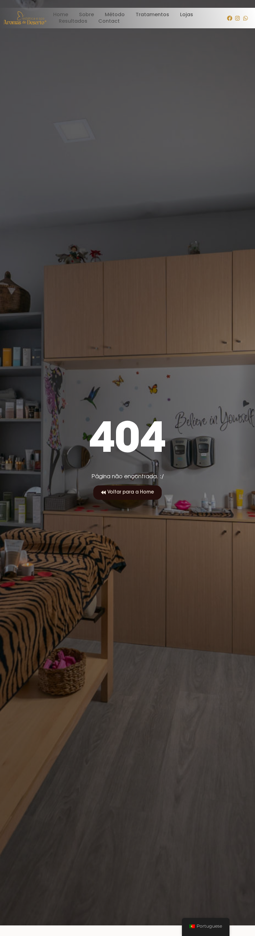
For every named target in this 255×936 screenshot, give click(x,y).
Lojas (186, 15)
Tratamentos (152, 15)
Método (115, 15)
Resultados (73, 21)
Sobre (86, 15)
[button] (127, 492)
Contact (109, 21)
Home (60, 15)
